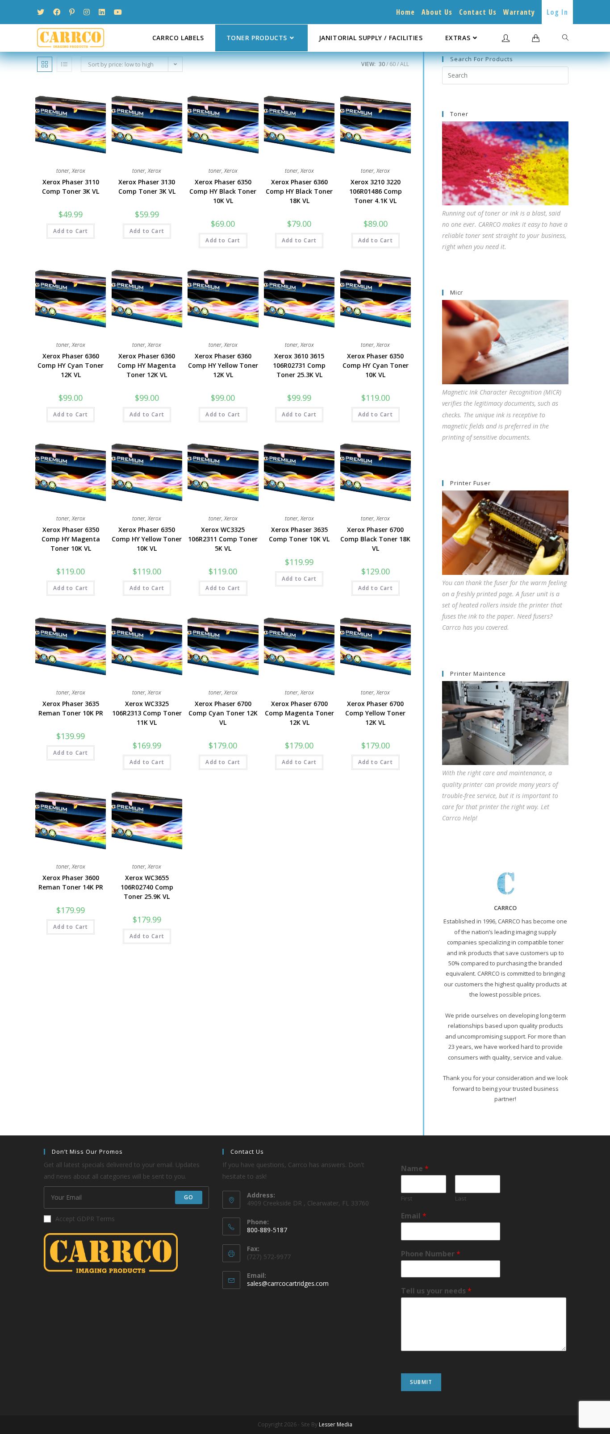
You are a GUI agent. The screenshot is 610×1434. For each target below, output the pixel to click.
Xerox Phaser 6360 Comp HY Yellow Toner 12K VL (223, 365)
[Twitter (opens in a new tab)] (43, 12)
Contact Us (478, 12)
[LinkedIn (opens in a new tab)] (101, 12)
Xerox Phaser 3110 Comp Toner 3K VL (70, 186)
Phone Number (430, 1254)
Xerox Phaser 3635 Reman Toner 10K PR (70, 708)
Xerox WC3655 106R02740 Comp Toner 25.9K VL (147, 887)
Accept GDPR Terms (85, 1218)
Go (188, 1197)
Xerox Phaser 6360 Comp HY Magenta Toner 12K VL (146, 365)
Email (413, 1216)
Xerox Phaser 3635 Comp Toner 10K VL (299, 534)
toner (62, 171)
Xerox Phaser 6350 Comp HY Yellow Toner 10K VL (147, 539)
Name (415, 1168)
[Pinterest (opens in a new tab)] (72, 12)
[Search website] (565, 38)
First (406, 1198)
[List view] (64, 64)
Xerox (78, 171)
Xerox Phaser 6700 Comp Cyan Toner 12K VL (223, 713)
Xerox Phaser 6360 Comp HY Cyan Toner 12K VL (71, 365)
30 (382, 64)
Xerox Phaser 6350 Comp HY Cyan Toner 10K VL (376, 365)
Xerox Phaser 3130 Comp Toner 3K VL (146, 186)
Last (460, 1198)
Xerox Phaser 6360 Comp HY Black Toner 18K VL (299, 191)
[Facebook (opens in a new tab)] (57, 12)
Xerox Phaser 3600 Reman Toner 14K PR (70, 882)
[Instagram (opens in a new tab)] (86, 12)
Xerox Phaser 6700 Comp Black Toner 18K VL (375, 539)
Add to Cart (70, 231)
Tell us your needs (436, 1291)
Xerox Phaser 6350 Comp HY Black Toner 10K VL (222, 191)
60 (392, 64)
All (404, 64)
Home (405, 12)
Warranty (519, 12)
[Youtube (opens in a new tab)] (117, 12)
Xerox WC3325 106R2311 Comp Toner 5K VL (223, 539)
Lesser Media (335, 1424)
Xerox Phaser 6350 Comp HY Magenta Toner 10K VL (71, 539)
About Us (437, 12)
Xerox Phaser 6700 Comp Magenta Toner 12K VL (299, 713)
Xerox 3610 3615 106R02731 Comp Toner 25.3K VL (299, 365)
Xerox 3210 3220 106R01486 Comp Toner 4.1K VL (375, 191)
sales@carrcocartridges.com (288, 1283)
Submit (421, 1382)
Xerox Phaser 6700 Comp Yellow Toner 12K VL (375, 713)
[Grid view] (44, 64)
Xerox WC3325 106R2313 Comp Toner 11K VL (147, 713)
